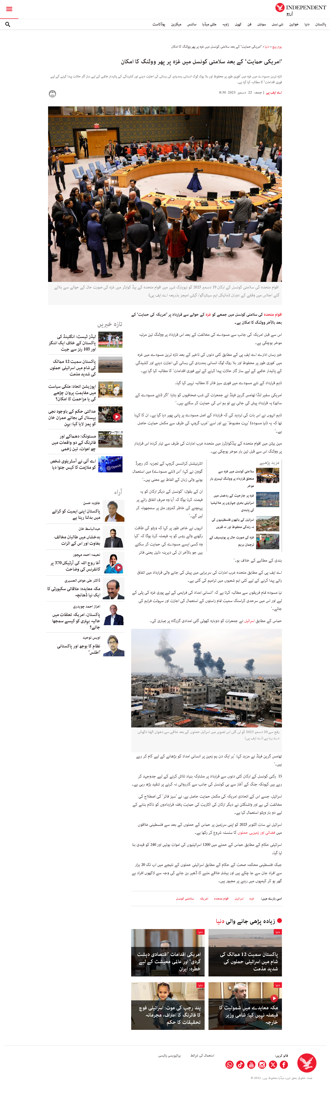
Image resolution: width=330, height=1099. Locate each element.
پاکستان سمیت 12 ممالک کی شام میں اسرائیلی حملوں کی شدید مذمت (249, 962)
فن (249, 24)
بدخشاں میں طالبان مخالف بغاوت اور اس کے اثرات (77, 540)
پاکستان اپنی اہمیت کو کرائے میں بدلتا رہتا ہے (76, 514)
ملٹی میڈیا (209, 24)
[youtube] (251, 1065)
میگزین (176, 24)
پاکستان (320, 24)
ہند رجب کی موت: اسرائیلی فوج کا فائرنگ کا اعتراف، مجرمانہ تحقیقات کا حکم (170, 1015)
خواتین (294, 24)
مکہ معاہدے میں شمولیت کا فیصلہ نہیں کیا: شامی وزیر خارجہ (248, 1015)
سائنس (191, 24)
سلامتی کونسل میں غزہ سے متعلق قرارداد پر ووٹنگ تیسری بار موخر (232, 479)
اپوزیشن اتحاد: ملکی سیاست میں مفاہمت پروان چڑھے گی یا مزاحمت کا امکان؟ (72, 393)
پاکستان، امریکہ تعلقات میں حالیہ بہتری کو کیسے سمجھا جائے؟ (76, 621)
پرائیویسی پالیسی (169, 1055)
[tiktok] (240, 1065)
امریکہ (204, 898)
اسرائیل (249, 621)
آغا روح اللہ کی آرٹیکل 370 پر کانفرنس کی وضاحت (75, 566)
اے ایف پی (273, 92)
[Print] (52, 93)
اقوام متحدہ (273, 314)
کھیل (238, 24)
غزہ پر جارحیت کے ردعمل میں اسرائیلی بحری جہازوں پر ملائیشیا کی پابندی (232, 503)
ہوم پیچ (277, 46)
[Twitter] (273, 1065)
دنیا (307, 24)
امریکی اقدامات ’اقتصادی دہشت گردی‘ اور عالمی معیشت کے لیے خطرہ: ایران (169, 962)
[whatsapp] (229, 1065)
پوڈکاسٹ (158, 24)
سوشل (261, 24)
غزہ (208, 314)
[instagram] (262, 1065)
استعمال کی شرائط (202, 1055)
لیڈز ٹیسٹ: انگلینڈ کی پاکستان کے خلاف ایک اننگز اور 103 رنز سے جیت (72, 343)
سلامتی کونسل (185, 898)
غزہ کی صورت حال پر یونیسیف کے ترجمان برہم (231, 541)
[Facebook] (284, 1065)
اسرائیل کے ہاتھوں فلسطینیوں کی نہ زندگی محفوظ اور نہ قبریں (233, 523)
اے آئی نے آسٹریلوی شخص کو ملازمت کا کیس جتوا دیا (73, 464)
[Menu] (9, 9)
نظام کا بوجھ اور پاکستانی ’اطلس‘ (78, 649)
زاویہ (225, 24)
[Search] (7, 24)
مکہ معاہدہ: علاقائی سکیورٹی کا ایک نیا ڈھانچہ (73, 592)
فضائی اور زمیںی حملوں (256, 832)
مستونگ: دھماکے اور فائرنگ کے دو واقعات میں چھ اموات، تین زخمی (74, 442)
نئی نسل (277, 24)
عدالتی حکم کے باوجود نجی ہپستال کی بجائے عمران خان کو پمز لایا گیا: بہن (72, 417)
